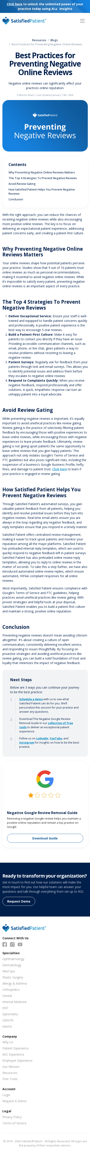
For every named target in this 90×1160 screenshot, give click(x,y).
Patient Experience (15, 1048)
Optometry (10, 1014)
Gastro (7, 1026)
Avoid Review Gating (22, 184)
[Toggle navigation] (82, 21)
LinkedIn (42, 738)
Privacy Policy (12, 1117)
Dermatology (11, 965)
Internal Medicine (14, 1002)
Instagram (26, 742)
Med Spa (8, 971)
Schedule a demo (31, 699)
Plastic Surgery (12, 977)
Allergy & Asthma (14, 983)
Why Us (7, 1042)
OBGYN (7, 1020)
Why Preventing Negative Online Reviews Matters (42, 172)
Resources (39, 40)
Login (6, 1095)
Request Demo (18, 901)
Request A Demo (14, 1101)
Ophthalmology (13, 959)
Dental (7, 996)
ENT (5, 1008)
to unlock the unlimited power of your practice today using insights (45, 6)
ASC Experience (13, 1054)
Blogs (54, 40)
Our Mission (10, 1067)
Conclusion (16, 199)
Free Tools (10, 1079)
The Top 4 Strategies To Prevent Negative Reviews (43, 178)
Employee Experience (17, 1060)
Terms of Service (14, 1123)
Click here (59, 469)
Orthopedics (11, 989)
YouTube (56, 738)
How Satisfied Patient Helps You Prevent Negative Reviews (42, 192)
